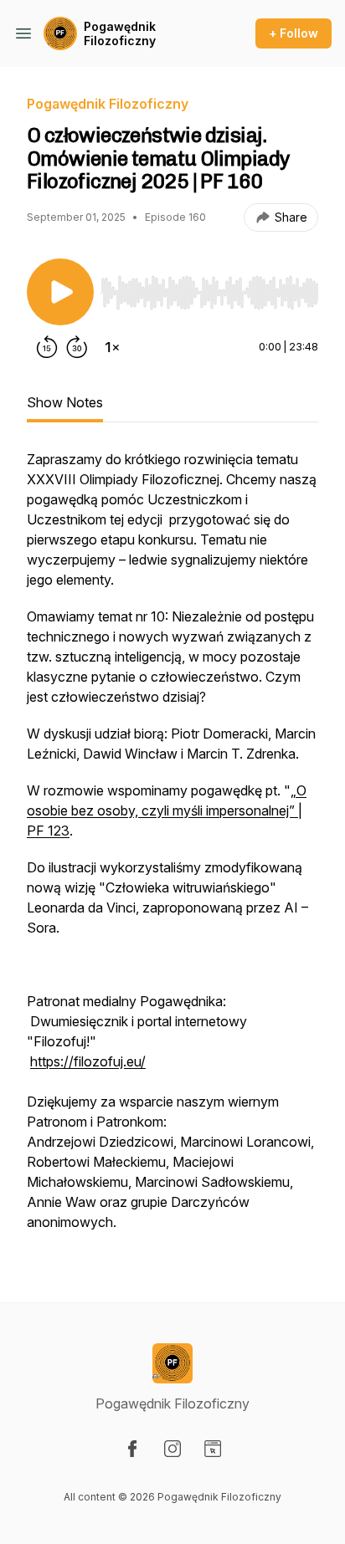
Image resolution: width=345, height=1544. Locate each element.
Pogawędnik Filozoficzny (120, 34)
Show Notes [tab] (65, 402)
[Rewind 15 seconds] (47, 347)
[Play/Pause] (60, 291)
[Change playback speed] (112, 347)
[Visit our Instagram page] (172, 1448)
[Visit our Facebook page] (132, 1448)
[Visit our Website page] (212, 1448)
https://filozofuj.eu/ (88, 1061)
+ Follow (293, 33)
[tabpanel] (172, 849)
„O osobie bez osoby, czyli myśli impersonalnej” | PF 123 (166, 810)
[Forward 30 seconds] (77, 347)
